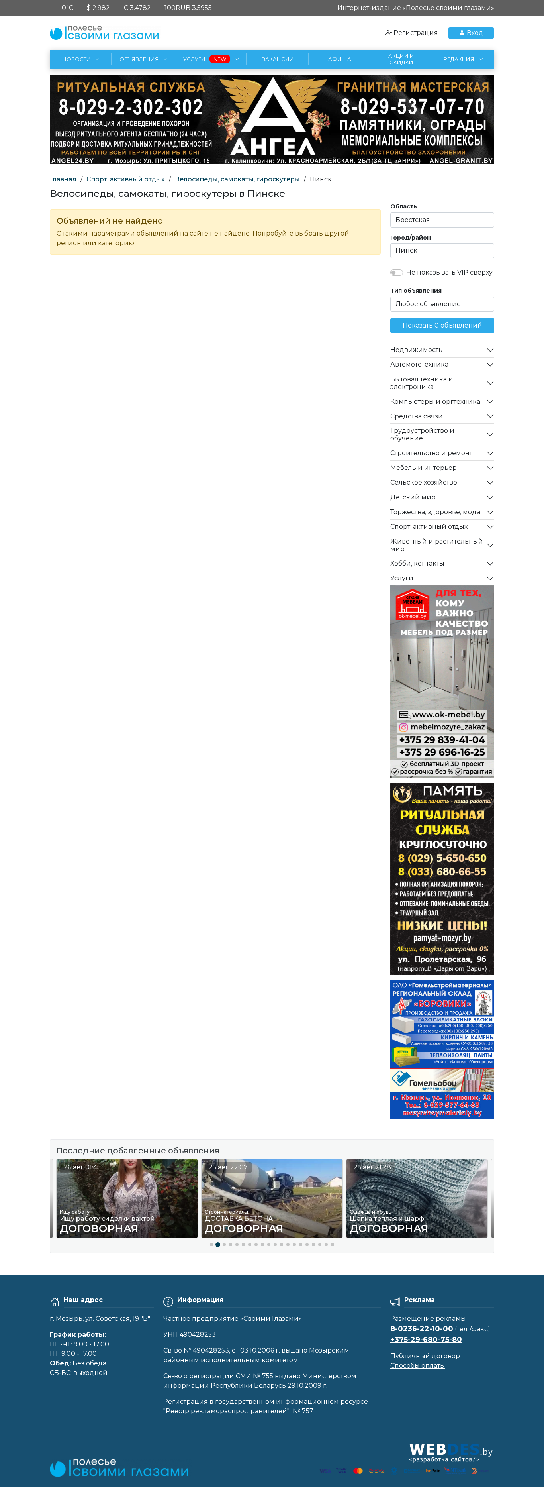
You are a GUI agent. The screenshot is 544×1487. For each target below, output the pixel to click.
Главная (63, 179)
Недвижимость (416, 350)
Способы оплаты (417, 1365)
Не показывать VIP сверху (449, 272)
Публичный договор (425, 1356)
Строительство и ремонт (431, 453)
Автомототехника (419, 364)
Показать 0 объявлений (442, 325)
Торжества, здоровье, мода (435, 512)
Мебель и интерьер (423, 467)
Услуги (401, 578)
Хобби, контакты (417, 563)
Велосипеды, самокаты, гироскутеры (237, 179)
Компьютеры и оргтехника (435, 401)
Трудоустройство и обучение (422, 434)
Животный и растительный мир (436, 545)
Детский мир (413, 497)
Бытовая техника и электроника (421, 383)
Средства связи (416, 416)
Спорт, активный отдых (125, 179)
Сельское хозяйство (423, 482)
